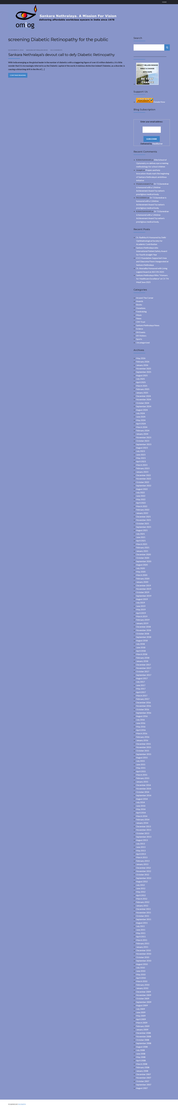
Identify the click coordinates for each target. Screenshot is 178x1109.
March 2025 (141, 385)
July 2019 (140, 602)
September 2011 (143, 919)
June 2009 (140, 1012)
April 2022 (141, 502)
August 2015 (142, 757)
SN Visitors (141, 335)
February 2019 (142, 619)
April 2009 (141, 1019)
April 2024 (141, 423)
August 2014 (142, 799)
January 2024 (142, 434)
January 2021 (142, 551)
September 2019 (143, 595)
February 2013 (142, 861)
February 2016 (142, 737)
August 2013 (142, 840)
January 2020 (142, 582)
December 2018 (143, 626)
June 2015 (140, 764)
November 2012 (143, 871)
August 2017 (142, 678)
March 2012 (141, 898)
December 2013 (143, 826)
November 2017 (143, 668)
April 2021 (141, 540)
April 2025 (141, 382)
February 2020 (142, 578)
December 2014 (143, 785)
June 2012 (140, 888)
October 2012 (142, 874)
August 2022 (142, 489)
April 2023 (141, 461)
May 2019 (140, 609)
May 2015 (140, 768)
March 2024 (141, 427)
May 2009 (140, 1015)
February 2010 (142, 985)
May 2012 (140, 891)
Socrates (22, 1104)
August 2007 (142, 1088)
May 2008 (140, 1057)
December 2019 (143, 585)
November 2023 (143, 437)
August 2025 (142, 375)
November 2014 (143, 788)
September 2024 (143, 406)
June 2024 (140, 416)
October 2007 (142, 1081)
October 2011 (142, 916)
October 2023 (142, 441)
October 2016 (142, 709)
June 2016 (140, 723)
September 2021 (143, 527)
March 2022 (141, 506)
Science (139, 328)
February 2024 (142, 430)
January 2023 (142, 472)
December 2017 (143, 664)
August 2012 (142, 881)
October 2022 (142, 482)
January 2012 (142, 905)
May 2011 (140, 933)
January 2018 (142, 661)
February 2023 (142, 468)
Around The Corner (144, 298)
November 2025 (143, 368)
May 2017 (140, 688)
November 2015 (143, 747)
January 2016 (142, 740)
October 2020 (142, 558)
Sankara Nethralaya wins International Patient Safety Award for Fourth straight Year (151, 251)
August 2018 (142, 640)
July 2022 (140, 492)
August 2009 (142, 1005)
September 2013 (143, 836)
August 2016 (142, 716)
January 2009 (142, 1029)
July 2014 (140, 802)
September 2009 (143, 1002)
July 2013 (140, 843)
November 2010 (143, 953)
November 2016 (143, 706)
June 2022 (140, 496)
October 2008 (142, 1040)
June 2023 (140, 454)
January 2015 (142, 781)
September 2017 (143, 675)
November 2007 (143, 1077)
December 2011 (143, 909)
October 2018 (142, 633)
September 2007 (143, 1084)
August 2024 (142, 410)
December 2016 (143, 702)
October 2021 (142, 523)
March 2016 (141, 733)
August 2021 (142, 530)
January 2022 (142, 513)
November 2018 (143, 630)
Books (139, 304)
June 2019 (140, 606)
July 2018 (140, 644)
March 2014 (141, 816)
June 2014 (140, 806)
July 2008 (140, 1050)
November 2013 (143, 830)
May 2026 (140, 358)
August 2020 (142, 564)
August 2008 (142, 1046)
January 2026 (142, 365)
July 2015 (140, 761)
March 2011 (141, 940)
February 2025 (142, 389)
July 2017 (140, 681)
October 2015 (142, 750)
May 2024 (140, 420)
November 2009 (143, 995)
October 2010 (142, 957)
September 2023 (143, 444)
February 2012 (142, 902)
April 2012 (141, 895)
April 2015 (141, 771)
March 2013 (141, 857)
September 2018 (143, 637)
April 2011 (141, 936)
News (138, 318)
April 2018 (141, 651)
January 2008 (142, 1071)
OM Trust (140, 322)
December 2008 (143, 1033)
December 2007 (143, 1074)
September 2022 (143, 485)
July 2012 (140, 885)
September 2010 (143, 960)
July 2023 (140, 451)
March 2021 (141, 544)
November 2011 (143, 912)
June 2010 (140, 971)
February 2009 (142, 1026)
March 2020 (141, 575)
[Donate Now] (147, 84)
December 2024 (143, 396)
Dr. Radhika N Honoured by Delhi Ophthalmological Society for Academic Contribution (151, 241)
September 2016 (143, 713)
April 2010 (141, 978)
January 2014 (142, 823)
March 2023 (141, 465)
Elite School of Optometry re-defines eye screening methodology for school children (152, 163)
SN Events (140, 332)
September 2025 (143, 372)
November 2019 (143, 589)
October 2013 (142, 833)
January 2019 (142, 623)
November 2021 (143, 520)
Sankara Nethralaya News (37, 50)
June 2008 (140, 1053)
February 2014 (142, 819)
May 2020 (140, 571)
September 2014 (143, 795)
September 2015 (143, 754)
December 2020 (143, 554)
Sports (139, 339)
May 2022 (140, 499)
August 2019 (142, 599)
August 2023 (142, 447)
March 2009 (141, 1022)
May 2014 (140, 809)
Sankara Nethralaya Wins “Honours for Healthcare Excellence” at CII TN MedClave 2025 (152, 278)
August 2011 (142, 923)
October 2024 (142, 403)
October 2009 (142, 998)
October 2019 (142, 592)
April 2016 (141, 730)
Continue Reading (18, 75)
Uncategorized (143, 342)
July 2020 (140, 568)
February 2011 (142, 943)
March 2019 (141, 616)
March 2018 (141, 654)
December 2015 (143, 744)
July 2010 (140, 967)
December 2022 (143, 475)
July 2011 (140, 926)
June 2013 (140, 847)
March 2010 (141, 981)
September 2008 (143, 1043)
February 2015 (142, 778)
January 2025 (142, 392)
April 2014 (141, 812)
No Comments (56, 50)
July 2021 (140, 534)
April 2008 (141, 1060)
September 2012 (143, 878)
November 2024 (143, 399)
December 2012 (143, 867)
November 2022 (143, 478)
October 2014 (142, 792)
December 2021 (143, 516)
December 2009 (143, 991)
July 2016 (140, 719)
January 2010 (142, 988)
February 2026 (142, 361)
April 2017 (141, 692)
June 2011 (140, 929)
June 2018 (140, 647)
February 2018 (142, 657)
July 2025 (140, 379)
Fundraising (141, 311)
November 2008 (143, 1036)
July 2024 (140, 413)
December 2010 (143, 950)
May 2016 (140, 726)
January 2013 (142, 864)
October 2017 (142, 671)
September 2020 (143, 561)
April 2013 (141, 854)
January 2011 (142, 947)
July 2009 (140, 1009)
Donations (140, 308)
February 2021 (142, 547)
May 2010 (140, 974)
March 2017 (141, 695)
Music (139, 315)
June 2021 (140, 537)
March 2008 (141, 1064)
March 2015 (141, 774)
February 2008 (142, 1067)
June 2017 (140, 685)
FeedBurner (157, 143)
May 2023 (140, 458)
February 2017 (142, 699)
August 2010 (142, 964)
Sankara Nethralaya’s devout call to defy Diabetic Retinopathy (61, 54)
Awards (139, 301)
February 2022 (142, 509)
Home (164, 2)
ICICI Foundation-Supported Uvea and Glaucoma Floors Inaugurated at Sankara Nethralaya (152, 261)
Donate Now (159, 102)
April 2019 (141, 613)
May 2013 (140, 850)
